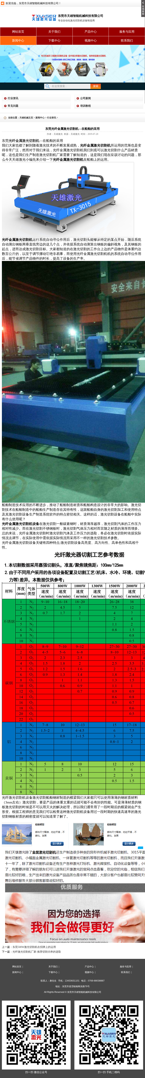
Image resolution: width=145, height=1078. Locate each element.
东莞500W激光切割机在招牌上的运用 (34, 947)
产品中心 (91, 31)
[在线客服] (143, 1)
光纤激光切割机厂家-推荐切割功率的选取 (36, 951)
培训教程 (85, 105)
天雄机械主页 (26, 117)
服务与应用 (126, 31)
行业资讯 (13, 98)
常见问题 (13, 105)
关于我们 (54, 31)
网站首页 (18, 31)
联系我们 (127, 40)
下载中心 (54, 40)
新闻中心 (18, 40)
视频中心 (91, 40)
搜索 (95, 86)
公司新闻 (85, 98)
